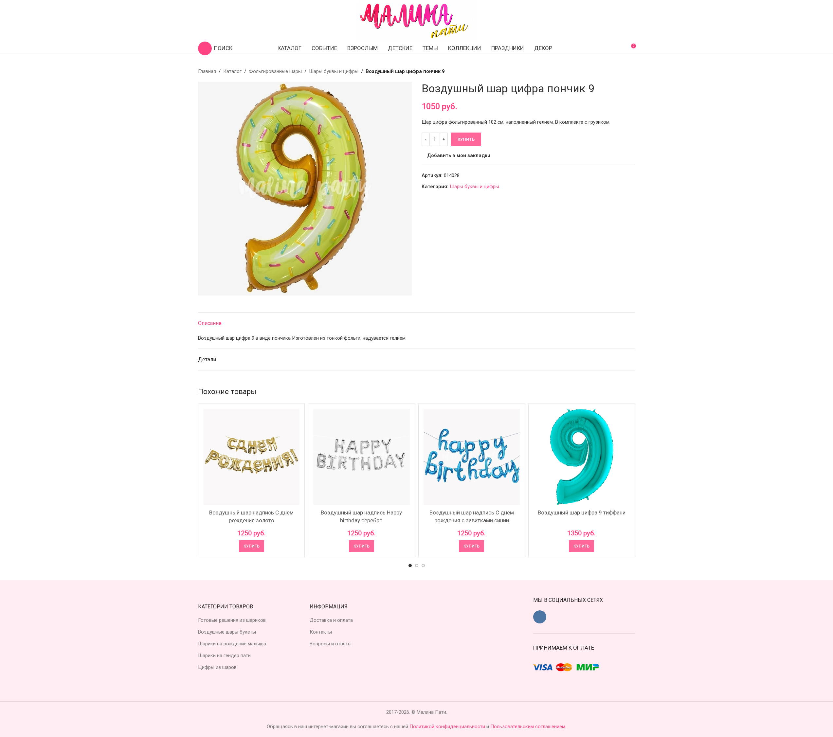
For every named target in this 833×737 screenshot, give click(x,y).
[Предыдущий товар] (615, 71)
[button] (251, 546)
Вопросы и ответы (331, 644)
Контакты (321, 632)
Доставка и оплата (331, 620)
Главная (207, 71)
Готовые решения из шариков (232, 620)
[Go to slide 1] (410, 565)
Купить (466, 139)
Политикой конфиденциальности (447, 726)
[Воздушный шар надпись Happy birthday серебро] (361, 457)
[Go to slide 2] (416, 565)
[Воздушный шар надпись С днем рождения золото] (251, 457)
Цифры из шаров (217, 667)
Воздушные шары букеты (227, 632)
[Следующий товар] (631, 71)
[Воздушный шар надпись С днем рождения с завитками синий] (472, 457)
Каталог (232, 71)
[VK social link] (539, 616)
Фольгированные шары (275, 71)
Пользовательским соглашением (527, 726)
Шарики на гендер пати (224, 655)
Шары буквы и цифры (333, 71)
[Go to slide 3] (423, 565)
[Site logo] (416, 21)
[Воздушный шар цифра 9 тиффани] (582, 457)
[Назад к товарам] (623, 71)
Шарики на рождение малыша (232, 644)
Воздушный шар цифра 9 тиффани (581, 512)
